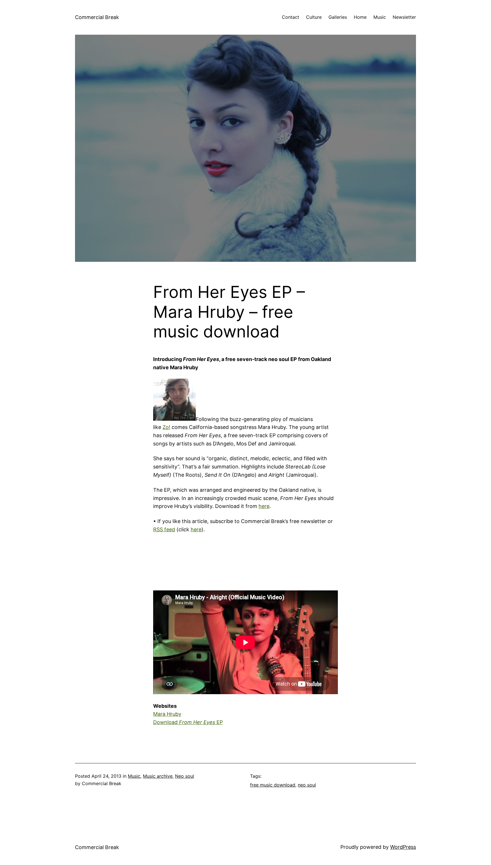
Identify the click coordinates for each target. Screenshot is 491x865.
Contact (290, 17)
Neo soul (184, 776)
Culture (314, 17)
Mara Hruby (167, 714)
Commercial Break (97, 17)
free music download (272, 785)
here (264, 506)
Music (379, 17)
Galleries (337, 17)
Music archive (157, 776)
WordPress (403, 847)
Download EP (188, 722)
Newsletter (404, 17)
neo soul (307, 785)
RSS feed (164, 529)
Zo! (166, 427)
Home (360, 17)
